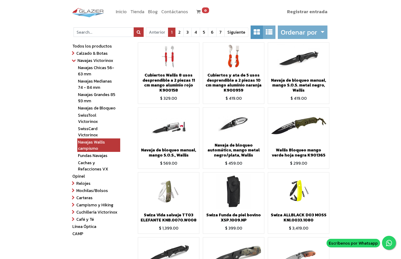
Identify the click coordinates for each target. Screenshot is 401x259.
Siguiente (236, 32)
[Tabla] (257, 32)
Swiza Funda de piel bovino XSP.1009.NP (233, 217)
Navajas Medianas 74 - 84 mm (95, 84)
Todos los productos (92, 46)
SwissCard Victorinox (88, 131)
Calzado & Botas (92, 53)
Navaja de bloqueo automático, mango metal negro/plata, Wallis (233, 150)
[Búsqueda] (139, 32)
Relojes (83, 183)
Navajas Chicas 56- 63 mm (96, 70)
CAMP (77, 233)
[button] (302, 32)
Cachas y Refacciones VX (93, 166)
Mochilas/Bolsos (92, 190)
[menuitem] (121, 11)
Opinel (78, 176)
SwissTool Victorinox (88, 118)
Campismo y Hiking (94, 205)
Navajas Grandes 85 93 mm (96, 97)
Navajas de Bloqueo (97, 108)
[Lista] (269, 32)
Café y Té (85, 219)
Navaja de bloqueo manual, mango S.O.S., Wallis (168, 152)
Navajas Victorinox (95, 60)
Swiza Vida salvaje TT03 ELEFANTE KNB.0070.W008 (169, 217)
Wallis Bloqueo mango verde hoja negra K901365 (298, 152)
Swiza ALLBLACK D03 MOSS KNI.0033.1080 (299, 217)
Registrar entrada (307, 11)
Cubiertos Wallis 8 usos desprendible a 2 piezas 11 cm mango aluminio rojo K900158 (168, 82)
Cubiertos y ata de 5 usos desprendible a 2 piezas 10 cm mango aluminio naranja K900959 (234, 82)
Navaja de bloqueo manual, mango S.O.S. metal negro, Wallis (298, 85)
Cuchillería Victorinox (96, 212)
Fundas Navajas (92, 155)
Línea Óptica (84, 226)
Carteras (84, 198)
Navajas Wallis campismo (91, 145)
